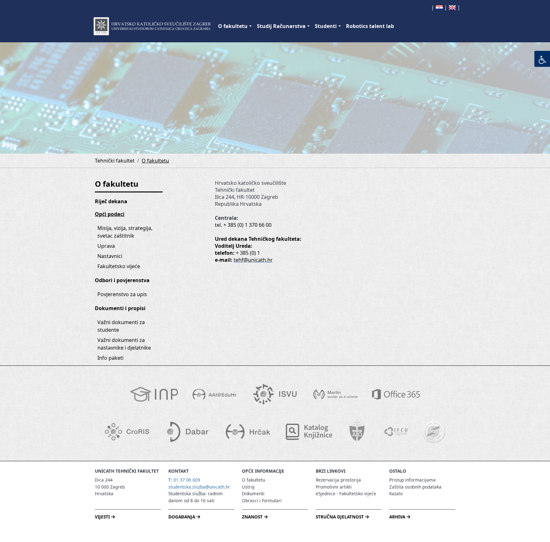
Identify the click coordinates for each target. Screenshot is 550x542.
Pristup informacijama (412, 480)
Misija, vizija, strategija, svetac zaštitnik (125, 232)
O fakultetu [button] (233, 26)
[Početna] (152, 26)
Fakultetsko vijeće (118, 266)
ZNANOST (253, 517)
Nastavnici (109, 256)
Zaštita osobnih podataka (415, 487)
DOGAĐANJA (182, 517)
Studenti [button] (326, 26)
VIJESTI (103, 517)
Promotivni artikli (334, 487)
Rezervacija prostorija (338, 480)
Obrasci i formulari (262, 500)
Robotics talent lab (370, 26)
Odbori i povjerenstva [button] (122, 280)
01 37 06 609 (186, 480)
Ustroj (248, 487)
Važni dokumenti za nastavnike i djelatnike (124, 344)
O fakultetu (155, 160)
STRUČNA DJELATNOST (340, 517)
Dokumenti (253, 493)
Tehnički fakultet (115, 160)
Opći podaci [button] (109, 214)
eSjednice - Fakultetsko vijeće (346, 493)
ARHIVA (397, 517)
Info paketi (110, 357)
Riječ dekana (111, 201)
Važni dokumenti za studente (121, 326)
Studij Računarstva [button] (281, 26)
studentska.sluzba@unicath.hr (199, 487)
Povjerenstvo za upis (122, 294)
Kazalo (396, 493)
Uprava (106, 245)
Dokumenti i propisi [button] (120, 308)
